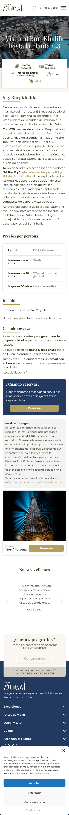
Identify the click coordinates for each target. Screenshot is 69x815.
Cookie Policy (32, 810)
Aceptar (34, 783)
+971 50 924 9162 (44, 673)
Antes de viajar (14, 714)
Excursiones (12, 706)
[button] (63, 750)
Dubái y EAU (13, 722)
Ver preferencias (34, 802)
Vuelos (8, 730)
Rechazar (34, 792)
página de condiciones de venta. (41, 482)
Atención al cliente (17, 739)
